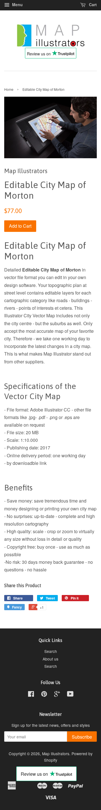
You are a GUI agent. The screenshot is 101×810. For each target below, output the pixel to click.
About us (50, 659)
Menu (17, 4)
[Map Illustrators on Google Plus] (57, 695)
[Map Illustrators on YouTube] (70, 695)
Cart (92, 4)
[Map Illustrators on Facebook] (31, 695)
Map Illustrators (55, 753)
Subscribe (82, 737)
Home (8, 89)
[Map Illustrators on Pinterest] (44, 695)
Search (50, 651)
